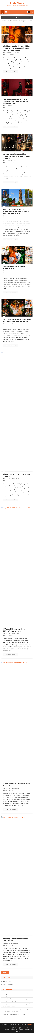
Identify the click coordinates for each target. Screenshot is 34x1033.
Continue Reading (11, 72)
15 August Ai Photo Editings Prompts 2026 (14, 267)
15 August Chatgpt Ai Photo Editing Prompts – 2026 (14, 630)
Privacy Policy (8, 1028)
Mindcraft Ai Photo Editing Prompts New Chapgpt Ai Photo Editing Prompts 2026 (16, 211)
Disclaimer (15, 1028)
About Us (18, 1031)
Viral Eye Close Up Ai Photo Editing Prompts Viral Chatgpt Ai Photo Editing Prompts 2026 (17, 21)
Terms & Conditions (25, 1028)
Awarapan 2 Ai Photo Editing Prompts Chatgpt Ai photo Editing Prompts (17, 156)
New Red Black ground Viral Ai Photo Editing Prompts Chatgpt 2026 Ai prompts (15, 101)
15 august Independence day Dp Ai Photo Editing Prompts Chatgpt (17, 320)
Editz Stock (17, 3)
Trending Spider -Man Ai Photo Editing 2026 (15, 939)
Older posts (6, 972)
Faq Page (6, 1029)
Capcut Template (8, 985)
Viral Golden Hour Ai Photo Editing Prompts (16, 475)
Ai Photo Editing (7, 982)
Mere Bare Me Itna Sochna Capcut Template (17, 785)
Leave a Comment (9, 54)
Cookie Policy (14, 1029)
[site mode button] (28, 12)
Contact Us (21, 1029)
